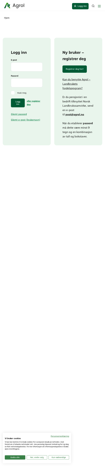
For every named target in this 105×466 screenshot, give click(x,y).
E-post (14, 60)
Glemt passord (19, 114)
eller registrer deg (33, 103)
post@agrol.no (74, 114)
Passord (14, 76)
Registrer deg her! (75, 69)
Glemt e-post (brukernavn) (25, 119)
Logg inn (17, 102)
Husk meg (21, 93)
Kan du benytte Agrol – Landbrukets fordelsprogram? (76, 84)
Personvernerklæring (60, 436)
